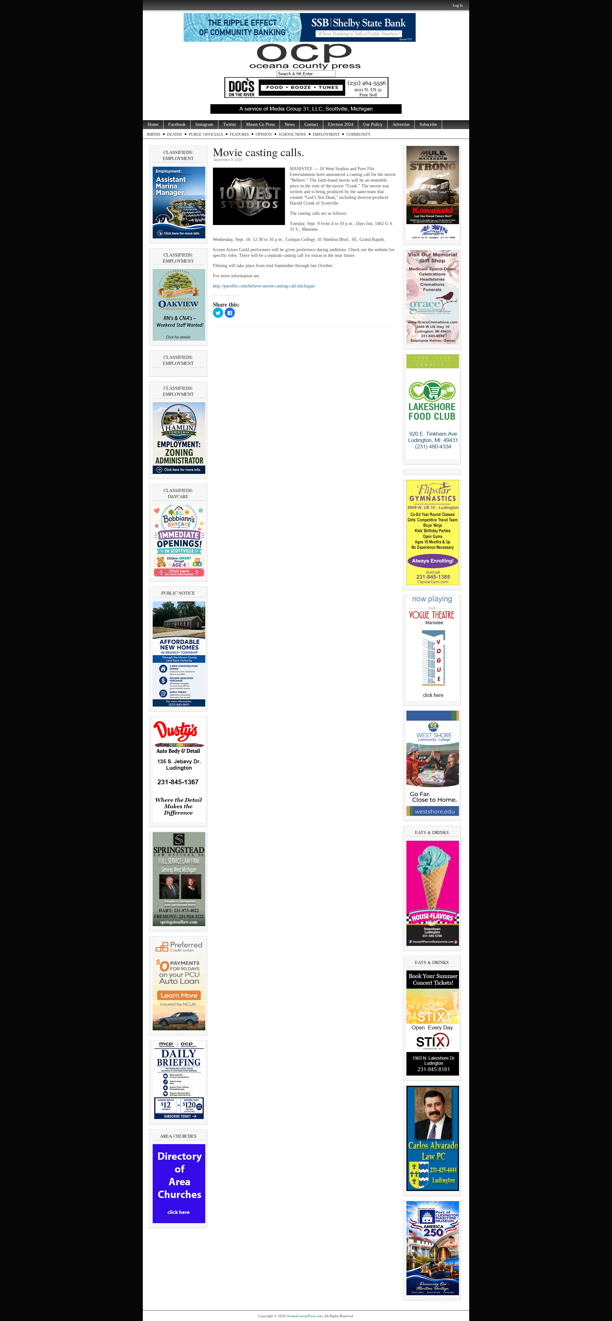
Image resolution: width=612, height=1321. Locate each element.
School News (292, 134)
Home (153, 124)
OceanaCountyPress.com (304, 1316)
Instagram (204, 124)
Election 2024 (340, 124)
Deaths (174, 134)
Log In (458, 5)
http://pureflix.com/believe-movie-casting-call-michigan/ (264, 286)
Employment (326, 134)
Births (153, 134)
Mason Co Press (260, 124)
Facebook (177, 124)
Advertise (401, 124)
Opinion (264, 134)
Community (358, 134)
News (290, 124)
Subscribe (428, 124)
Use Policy (372, 124)
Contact (311, 124)
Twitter (229, 124)
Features (239, 134)
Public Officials (206, 134)
